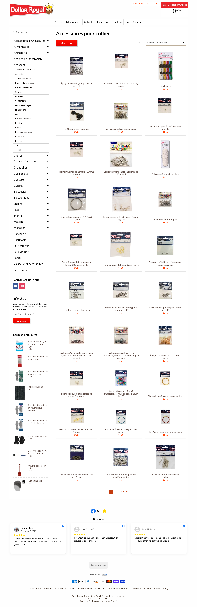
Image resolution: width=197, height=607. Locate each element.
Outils (18, 114)
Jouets (18, 215)
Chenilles (19, 97)
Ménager (19, 227)
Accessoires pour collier (26, 70)
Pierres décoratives (24, 132)
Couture (19, 179)
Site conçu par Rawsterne (98, 599)
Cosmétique (21, 173)
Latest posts (21, 270)
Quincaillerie (21, 245)
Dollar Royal (96, 596)
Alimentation (22, 46)
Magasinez (72, 21)
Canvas (18, 92)
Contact (137, 21)
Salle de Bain (21, 251)
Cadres (18, 155)
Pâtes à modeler (23, 119)
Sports (18, 257)
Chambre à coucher (25, 161)
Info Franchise (113, 21)
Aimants (19, 74)
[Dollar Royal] (32, 9)
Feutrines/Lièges (23, 106)
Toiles (18, 150)
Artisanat (19, 64)
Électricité (20, 191)
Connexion (138, 4)
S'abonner (22, 320)
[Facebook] (15, 286)
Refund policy (161, 588)
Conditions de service (118, 588)
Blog (127, 21)
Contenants (20, 101)
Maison (18, 221)
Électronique (21, 197)
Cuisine (18, 185)
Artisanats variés (23, 79)
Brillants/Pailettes (23, 88)
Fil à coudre (20, 110)
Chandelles (20, 167)
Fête (16, 209)
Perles (18, 128)
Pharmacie (20, 239)
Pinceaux (19, 137)
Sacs (17, 146)
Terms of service (142, 588)
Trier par (141, 43)
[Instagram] (22, 286)
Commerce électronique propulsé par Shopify (98, 601)
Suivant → (126, 491)
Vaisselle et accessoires (28, 264)
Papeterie (20, 233)
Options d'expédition (40, 588)
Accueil (59, 21)
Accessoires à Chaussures (29, 40)
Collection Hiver (93, 21)
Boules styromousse (24, 83)
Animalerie (20, 52)
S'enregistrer (153, 4)
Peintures (19, 123)
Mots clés (66, 43)
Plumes (18, 141)
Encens (18, 203)
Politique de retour (65, 588)
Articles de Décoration (28, 58)
